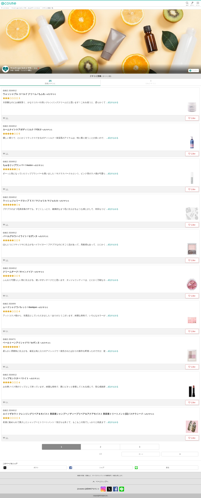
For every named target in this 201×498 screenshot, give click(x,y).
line (121, 489)
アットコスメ (5, 8)
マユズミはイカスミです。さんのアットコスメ (25, 8)
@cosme (8, 3)
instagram (103, 489)
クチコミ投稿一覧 (47, 8)
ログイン (192, 3)
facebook (115, 489)
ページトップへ (102, 482)
